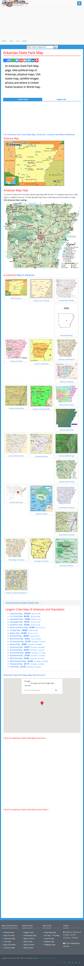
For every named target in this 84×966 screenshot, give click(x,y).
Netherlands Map (30, 935)
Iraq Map (56, 935)
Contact (66, 926)
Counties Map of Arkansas (66, 508)
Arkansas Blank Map (66, 335)
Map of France (29, 938)
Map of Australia (9, 945)
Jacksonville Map (16, 653)
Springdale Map (16, 622)
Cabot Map (14, 667)
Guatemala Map (9, 938)
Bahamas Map (9, 932)
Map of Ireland (29, 945)
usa (17, 41)
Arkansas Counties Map (41, 364)
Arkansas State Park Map (66, 482)
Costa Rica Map (9, 948)
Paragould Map (16, 664)
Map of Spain (28, 948)
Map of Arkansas (26, 275)
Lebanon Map (49, 938)
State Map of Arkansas (66, 566)
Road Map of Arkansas (41, 561)
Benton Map (15, 644)
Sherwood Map (16, 650)
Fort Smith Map (16, 616)
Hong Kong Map (50, 932)
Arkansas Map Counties (66, 405)
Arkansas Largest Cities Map (41, 409)
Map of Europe (27, 926)
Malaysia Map (49, 942)
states (24, 41)
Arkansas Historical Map (16, 408)
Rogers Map (15, 633)
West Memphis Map (18, 661)
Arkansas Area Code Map (41, 301)
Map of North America (10, 926)
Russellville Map (16, 655)
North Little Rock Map (19, 627)
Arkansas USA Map (41, 514)
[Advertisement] (42, 22)
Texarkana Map (16, 647)
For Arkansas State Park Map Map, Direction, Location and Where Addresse (39, 134)
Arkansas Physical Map (67, 430)
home (4, 41)
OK (56, 690)
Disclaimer (53, 958)
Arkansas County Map (66, 382)
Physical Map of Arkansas (66, 535)
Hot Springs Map (17, 641)
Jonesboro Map (16, 625)
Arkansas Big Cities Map (66, 300)
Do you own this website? (32, 690)
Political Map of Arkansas (16, 560)
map (11, 41)
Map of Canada (9, 935)
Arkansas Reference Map (16, 456)
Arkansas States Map (16, 502)
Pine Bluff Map (16, 636)
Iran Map (47, 935)
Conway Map (15, 630)
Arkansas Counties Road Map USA (16, 593)
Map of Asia (47, 926)
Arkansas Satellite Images (66, 456)
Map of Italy (28, 942)
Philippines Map (49, 945)
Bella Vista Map (16, 658)
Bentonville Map (16, 639)
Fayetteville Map (16, 619)
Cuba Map (7, 942)
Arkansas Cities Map (16, 361)
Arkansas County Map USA (66, 359)
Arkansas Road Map (41, 456)
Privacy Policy (44, 958)
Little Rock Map (16, 613)
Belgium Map (28, 932)
